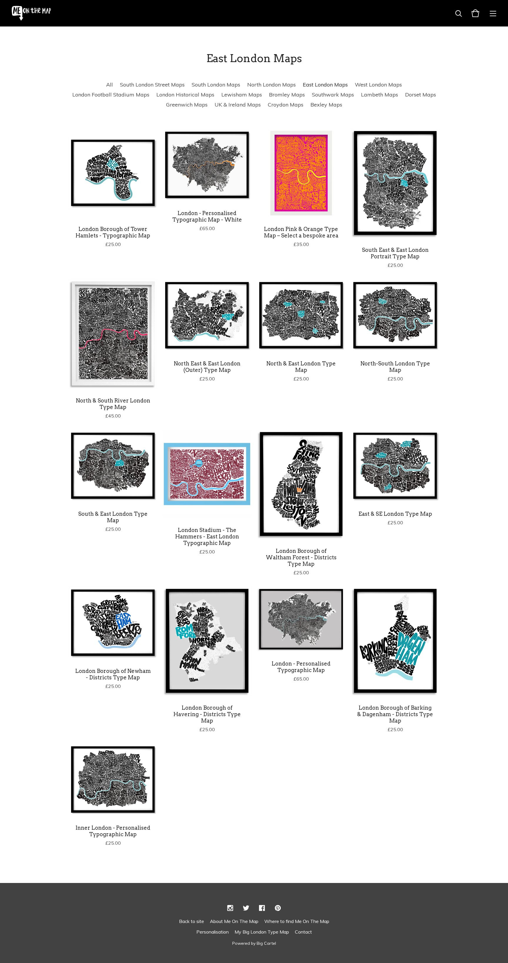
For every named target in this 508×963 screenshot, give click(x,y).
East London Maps (325, 84)
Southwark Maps (333, 94)
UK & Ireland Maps (238, 104)
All (109, 84)
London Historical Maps (185, 94)
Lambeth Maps (379, 94)
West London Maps (378, 84)
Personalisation (212, 932)
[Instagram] (230, 908)
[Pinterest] (277, 908)
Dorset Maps (420, 94)
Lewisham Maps (241, 94)
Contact (303, 932)
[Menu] (493, 13)
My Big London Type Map (262, 932)
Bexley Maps (326, 104)
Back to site (191, 921)
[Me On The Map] (31, 13)
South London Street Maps (152, 84)
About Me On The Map (234, 921)
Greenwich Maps (187, 104)
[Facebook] (262, 908)
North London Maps (271, 84)
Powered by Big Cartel (254, 943)
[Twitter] (246, 908)
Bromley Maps (287, 94)
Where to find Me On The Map (296, 921)
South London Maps (216, 84)
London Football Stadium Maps (110, 94)
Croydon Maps (285, 104)
